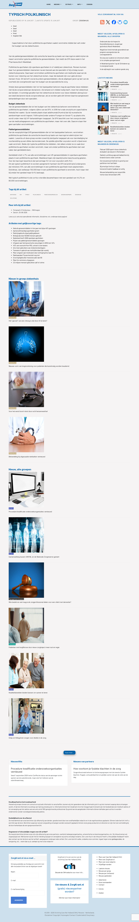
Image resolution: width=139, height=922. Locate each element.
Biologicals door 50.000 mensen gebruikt (27, 236)
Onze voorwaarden (105, 882)
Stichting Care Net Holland (64, 913)
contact (35, 841)
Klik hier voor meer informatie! (69, 898)
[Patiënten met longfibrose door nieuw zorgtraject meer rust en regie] (26, 625)
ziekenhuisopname (66, 194)
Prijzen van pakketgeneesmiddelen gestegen (28, 241)
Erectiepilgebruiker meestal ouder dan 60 (27, 258)
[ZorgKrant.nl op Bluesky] (120, 22)
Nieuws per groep (105, 871)
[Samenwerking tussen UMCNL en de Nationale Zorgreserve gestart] (26, 535)
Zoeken (101, 893)
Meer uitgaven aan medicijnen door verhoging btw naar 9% (33, 253)
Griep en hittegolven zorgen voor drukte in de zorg (27, 738)
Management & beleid (16, 599)
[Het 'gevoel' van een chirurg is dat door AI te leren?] (26, 299)
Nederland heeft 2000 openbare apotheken (28, 238)
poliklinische (37, 194)
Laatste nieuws (104, 868)
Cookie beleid (81, 915)
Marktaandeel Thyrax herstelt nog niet (26, 255)
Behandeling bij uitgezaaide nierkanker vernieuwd (27, 457)
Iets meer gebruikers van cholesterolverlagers (29, 248)
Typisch (27, 194)
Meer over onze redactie (107, 862)
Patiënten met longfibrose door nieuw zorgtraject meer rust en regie (34, 647)
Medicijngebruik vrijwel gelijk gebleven (26, 233)
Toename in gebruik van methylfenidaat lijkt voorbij (31, 250)
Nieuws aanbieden (105, 876)
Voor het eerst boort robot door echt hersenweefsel (28, 411)
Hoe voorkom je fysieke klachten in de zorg (97, 768)
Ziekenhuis (84, 21)
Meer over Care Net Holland (108, 857)
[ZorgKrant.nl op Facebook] (114, 22)
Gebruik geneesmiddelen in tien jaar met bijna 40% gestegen (34, 228)
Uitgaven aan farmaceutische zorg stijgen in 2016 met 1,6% (34, 243)
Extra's (101, 889)
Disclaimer (48, 915)
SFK (21, 194)
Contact (101, 885)
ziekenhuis (78, 194)
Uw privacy (90, 915)
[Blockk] (15, 4)
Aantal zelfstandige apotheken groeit (26, 231)
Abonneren (19, 900)
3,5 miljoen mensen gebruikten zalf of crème (28, 263)
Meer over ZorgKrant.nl (106, 859)
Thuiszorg (12, 644)
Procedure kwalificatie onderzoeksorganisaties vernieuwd (30, 512)
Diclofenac (13, 198)
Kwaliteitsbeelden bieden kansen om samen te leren (28, 693)
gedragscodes (117, 839)
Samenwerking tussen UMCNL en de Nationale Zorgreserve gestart (34, 557)
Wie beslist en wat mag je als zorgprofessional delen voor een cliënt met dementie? (40, 602)
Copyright (56, 915)
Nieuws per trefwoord (106, 873)
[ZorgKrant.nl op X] (108, 22)
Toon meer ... (69, 753)
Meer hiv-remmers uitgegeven (23, 260)
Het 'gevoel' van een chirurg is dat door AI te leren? (28, 321)
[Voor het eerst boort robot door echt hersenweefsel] (26, 389)
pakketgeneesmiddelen (51, 194)
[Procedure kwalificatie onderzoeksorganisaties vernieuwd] (26, 489)
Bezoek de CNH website (63, 872)
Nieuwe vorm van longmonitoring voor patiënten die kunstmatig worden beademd (39, 366)
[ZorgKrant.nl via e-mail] (125, 22)
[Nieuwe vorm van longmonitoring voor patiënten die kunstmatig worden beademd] (26, 344)
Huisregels (65, 915)
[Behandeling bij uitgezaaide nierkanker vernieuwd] (26, 434)
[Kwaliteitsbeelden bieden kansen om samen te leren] (26, 670)
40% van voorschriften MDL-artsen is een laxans (30, 245)
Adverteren (102, 880)
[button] (58, 4)
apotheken (13, 194)
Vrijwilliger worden (105, 864)
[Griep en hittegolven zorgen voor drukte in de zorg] (26, 716)
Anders (11, 508)
